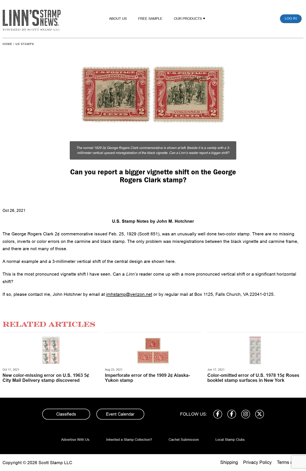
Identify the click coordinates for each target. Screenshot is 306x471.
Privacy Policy (257, 462)
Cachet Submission (184, 440)
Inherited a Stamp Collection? (129, 440)
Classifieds (66, 414)
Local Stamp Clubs (230, 440)
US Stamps (24, 44)
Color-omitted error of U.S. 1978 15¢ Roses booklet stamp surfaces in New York (253, 378)
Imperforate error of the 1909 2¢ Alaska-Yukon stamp (147, 378)
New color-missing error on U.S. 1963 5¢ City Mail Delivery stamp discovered (45, 378)
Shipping (229, 462)
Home (7, 44)
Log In (291, 18)
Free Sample (150, 19)
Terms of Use (290, 462)
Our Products (188, 19)
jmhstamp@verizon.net (129, 294)
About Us (118, 19)
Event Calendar (120, 414)
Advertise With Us (75, 440)
